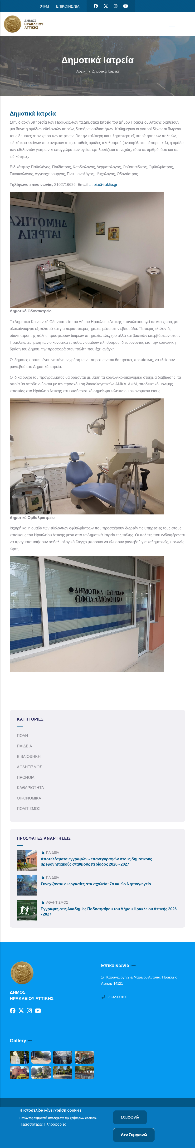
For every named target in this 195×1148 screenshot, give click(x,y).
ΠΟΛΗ (22, 736)
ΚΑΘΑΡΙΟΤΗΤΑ (30, 788)
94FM (44, 6)
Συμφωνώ (130, 1117)
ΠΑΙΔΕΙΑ (24, 746)
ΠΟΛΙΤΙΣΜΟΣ (28, 809)
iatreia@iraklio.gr (102, 185)
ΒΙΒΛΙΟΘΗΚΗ (29, 757)
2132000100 (117, 997)
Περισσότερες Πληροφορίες (43, 1124)
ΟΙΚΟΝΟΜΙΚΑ (29, 798)
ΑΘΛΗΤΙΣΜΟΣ (29, 767)
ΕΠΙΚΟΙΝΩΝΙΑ (67, 6)
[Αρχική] (27, 24)
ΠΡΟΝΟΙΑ (25, 777)
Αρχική (81, 71)
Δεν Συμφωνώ (134, 1135)
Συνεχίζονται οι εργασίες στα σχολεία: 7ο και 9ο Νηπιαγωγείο (96, 884)
